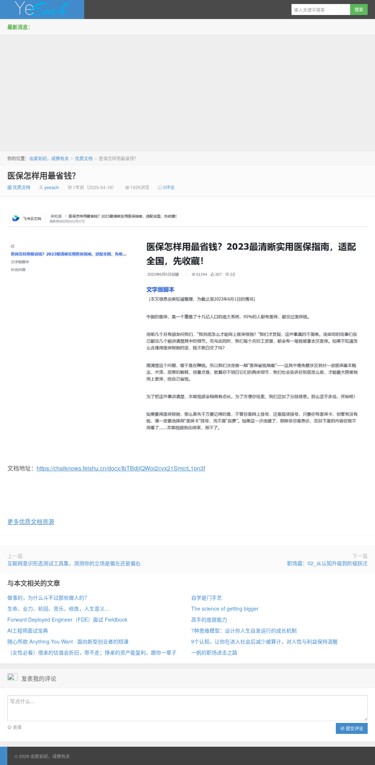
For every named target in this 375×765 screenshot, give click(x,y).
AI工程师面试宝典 (27, 630)
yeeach (51, 187)
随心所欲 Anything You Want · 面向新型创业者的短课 (68, 641)
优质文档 (84, 158)
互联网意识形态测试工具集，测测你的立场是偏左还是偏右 (74, 563)
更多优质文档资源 (30, 521)
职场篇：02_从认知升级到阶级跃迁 (327, 563)
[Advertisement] (187, 91)
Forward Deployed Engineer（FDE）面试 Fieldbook (67, 619)
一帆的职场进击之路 (214, 652)
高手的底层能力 (209, 619)
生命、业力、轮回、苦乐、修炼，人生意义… (58, 608)
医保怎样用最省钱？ (43, 175)
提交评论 (354, 728)
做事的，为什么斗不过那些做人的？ (48, 597)
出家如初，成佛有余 (42, 9)
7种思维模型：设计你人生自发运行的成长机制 (244, 630)
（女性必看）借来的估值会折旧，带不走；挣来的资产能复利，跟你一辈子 (92, 652)
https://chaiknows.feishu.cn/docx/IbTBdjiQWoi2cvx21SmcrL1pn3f (121, 468)
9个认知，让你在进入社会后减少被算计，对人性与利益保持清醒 (264, 641)
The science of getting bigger (225, 608)
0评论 (169, 187)
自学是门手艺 (206, 597)
